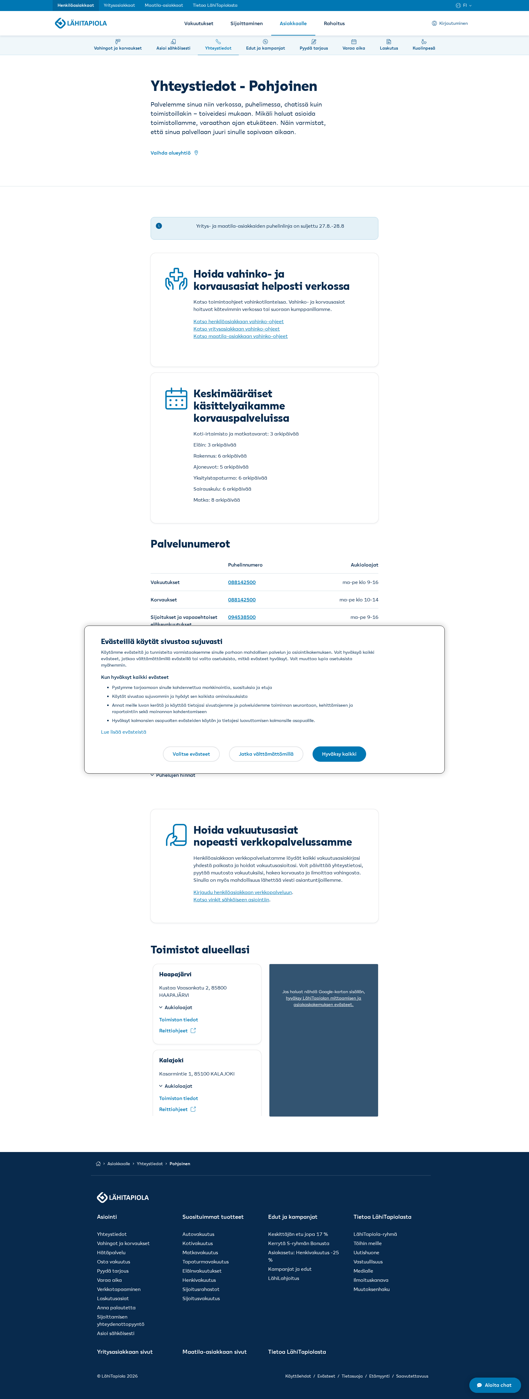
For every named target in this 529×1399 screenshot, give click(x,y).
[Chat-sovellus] (495, 1385)
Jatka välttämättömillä (266, 754)
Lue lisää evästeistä (123, 732)
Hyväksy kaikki (339, 754)
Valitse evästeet (191, 754)
